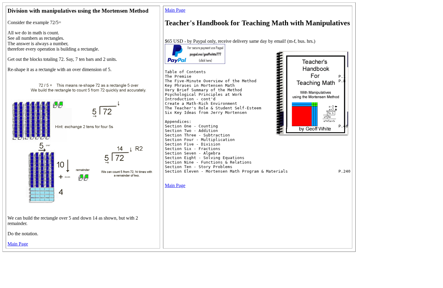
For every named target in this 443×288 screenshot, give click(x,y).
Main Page (18, 243)
